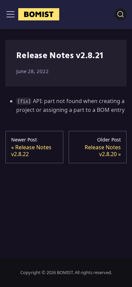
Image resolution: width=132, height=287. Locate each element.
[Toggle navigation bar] (10, 14)
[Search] (120, 14)
